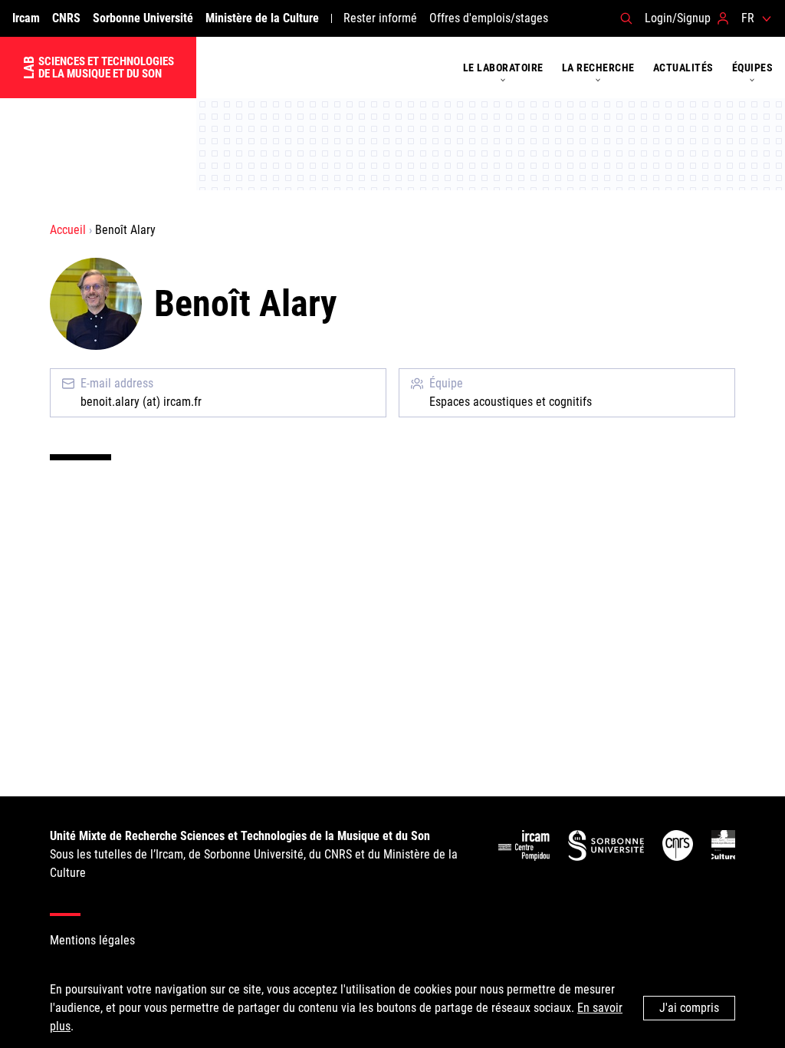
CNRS (66, 18)
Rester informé (380, 18)
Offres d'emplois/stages (488, 18)
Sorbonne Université (143, 18)
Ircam (26, 18)
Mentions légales (92, 940)
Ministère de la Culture (262, 18)
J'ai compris (689, 1007)
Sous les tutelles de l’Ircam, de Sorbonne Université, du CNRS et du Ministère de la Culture (254, 854)
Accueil (68, 229)
